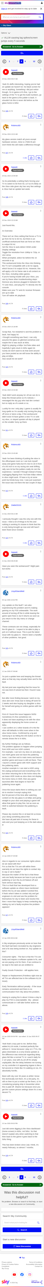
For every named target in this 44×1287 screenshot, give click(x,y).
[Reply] (39, 116)
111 (7, 430)
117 (7, 915)
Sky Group (5, 1268)
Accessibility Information (34, 1264)
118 (7, 1013)
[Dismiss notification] (41, 8)
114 (7, 577)
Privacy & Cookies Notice (10, 1264)
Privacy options (7, 1262)
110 (7, 367)
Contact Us (38, 1266)
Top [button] (23, 1258)
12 (34, 61)
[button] (41, 69)
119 (7, 1100)
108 (7, 197)
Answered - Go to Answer (22, 46)
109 (7, 303)
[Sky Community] (13, 3)
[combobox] (20, 17)
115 (7, 648)
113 (7, 538)
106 (7, 111)
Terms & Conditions (35, 1262)
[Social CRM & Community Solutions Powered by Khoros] (37, 1282)
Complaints (5, 1266)
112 (7, 491)
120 (7, 1155)
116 (7, 833)
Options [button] (4, 33)
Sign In (41, 3)
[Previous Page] (4, 61)
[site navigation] (2, 3)
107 (7, 153)
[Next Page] (39, 61)
